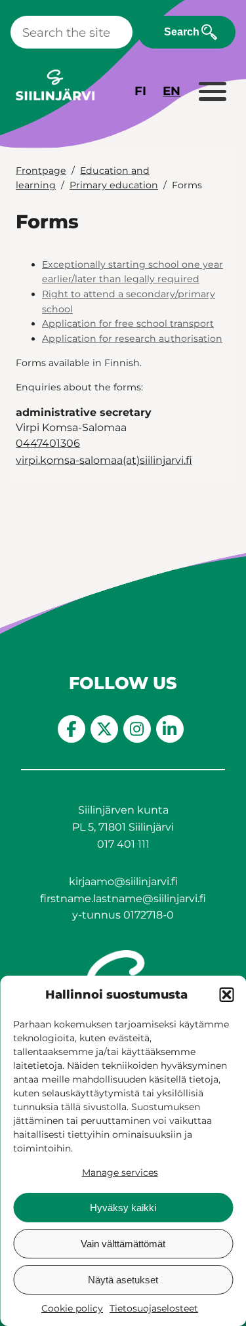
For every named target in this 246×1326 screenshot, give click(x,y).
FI (140, 90)
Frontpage (41, 170)
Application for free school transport (128, 323)
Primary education (114, 185)
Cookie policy (72, 1308)
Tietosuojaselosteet (154, 1308)
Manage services (120, 1172)
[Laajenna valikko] (212, 92)
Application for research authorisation (132, 338)
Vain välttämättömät (123, 1243)
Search (181, 31)
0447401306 (48, 443)
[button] (226, 994)
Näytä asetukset (123, 1279)
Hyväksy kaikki (123, 1207)
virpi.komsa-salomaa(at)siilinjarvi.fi (104, 460)
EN (171, 90)
